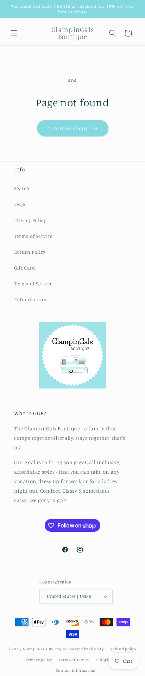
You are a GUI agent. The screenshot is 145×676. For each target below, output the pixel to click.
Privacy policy (39, 659)
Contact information (76, 670)
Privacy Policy (30, 220)
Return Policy (30, 252)
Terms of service (74, 659)
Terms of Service (33, 236)
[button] (14, 33)
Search (22, 188)
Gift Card (24, 268)
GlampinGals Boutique (44, 648)
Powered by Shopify (85, 648)
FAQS (19, 204)
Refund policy (30, 299)
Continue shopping (73, 128)
